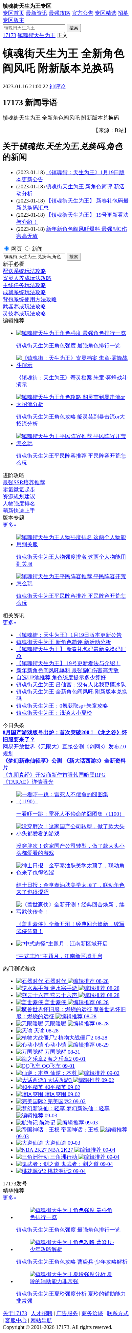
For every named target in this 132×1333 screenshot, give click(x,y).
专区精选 (105, 13)
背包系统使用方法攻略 (30, 299)
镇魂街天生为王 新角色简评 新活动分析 (63, 642)
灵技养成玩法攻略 (24, 313)
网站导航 (41, 1320)
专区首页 (13, 13)
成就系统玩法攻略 (24, 292)
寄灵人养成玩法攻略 (27, 278)
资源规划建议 (19, 496)
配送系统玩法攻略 (24, 271)
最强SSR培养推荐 (24, 482)
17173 (9, 35)
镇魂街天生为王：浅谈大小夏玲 (54, 713)
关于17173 (15, 1313)
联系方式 (118, 1313)
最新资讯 (36, 13)
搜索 (73, 27)
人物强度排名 (19, 503)
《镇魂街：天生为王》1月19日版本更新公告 (69, 635)
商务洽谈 (92, 1313)
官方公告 (82, 13)
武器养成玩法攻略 (24, 306)
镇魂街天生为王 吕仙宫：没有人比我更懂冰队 (71, 684)
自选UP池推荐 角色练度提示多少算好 (61, 677)
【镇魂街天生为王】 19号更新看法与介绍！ (68, 663)
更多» (9, 525)
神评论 (57, 86)
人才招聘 (41, 1313)
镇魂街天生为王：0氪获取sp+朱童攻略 (62, 706)
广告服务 (67, 1313)
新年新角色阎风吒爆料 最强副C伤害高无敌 (67, 670)
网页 (16, 249)
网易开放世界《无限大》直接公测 (43, 746)
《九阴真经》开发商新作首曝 (38, 775)
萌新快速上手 (19, 511)
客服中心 (16, 1320)
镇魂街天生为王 (37, 35)
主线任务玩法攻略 (24, 285)
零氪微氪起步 (19, 489)
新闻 (37, 249)
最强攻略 (59, 13)
